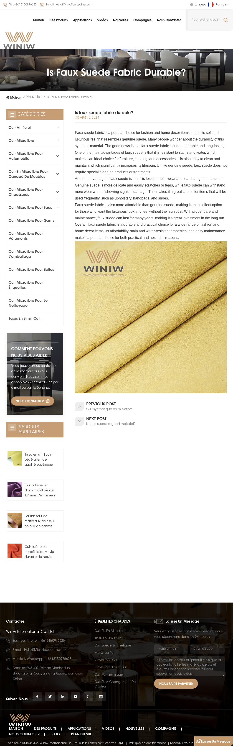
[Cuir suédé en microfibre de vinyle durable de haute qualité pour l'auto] (15, 551)
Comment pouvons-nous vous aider (33, 352)
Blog (55, 734)
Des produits (58, 20)
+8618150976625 (25, 4)
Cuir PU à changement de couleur (115, 684)
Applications (82, 20)
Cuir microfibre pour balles (31, 269)
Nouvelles (120, 20)
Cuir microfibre (21, 140)
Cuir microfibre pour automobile (26, 156)
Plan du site (81, 734)
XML (121, 743)
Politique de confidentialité (147, 743)
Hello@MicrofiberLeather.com (74, 4)
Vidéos (102, 20)
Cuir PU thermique (108, 675)
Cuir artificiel (20, 127)
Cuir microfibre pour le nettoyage (28, 303)
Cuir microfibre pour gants (31, 220)
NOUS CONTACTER (30, 401)
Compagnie (142, 20)
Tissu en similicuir (107, 638)
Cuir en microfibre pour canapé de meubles (28, 174)
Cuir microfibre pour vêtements (26, 236)
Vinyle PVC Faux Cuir (110, 667)
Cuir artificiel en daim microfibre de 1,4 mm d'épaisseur (40, 490)
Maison (38, 20)
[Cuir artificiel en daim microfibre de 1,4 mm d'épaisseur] (15, 489)
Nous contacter (169, 20)
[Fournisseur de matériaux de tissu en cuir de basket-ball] (15, 520)
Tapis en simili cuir (25, 318)
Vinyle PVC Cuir (106, 660)
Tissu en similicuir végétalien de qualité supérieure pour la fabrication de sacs (39, 460)
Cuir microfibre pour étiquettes (26, 285)
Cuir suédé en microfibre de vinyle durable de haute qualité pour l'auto (39, 553)
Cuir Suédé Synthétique (112, 645)
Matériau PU (104, 653)
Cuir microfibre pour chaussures (26, 192)
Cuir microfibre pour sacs (30, 207)
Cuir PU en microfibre (109, 631)
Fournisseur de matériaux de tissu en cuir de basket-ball (39, 522)
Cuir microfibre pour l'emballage (26, 254)
